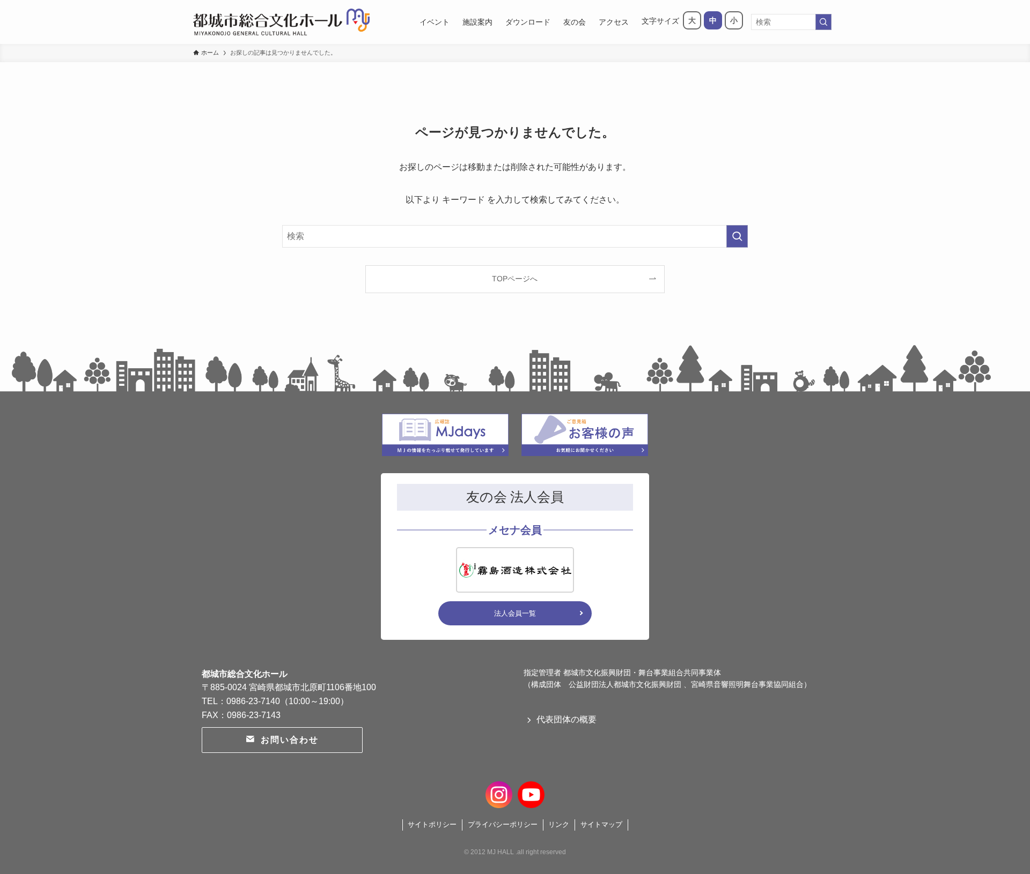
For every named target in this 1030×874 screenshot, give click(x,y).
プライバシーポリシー (503, 824)
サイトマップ (601, 824)
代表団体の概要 (566, 719)
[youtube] (531, 793)
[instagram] (499, 793)
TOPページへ (515, 278)
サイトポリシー (432, 824)
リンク (558, 824)
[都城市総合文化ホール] (281, 22)
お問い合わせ (290, 739)
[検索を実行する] (823, 22)
